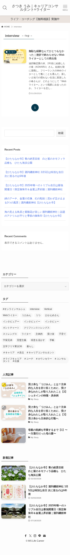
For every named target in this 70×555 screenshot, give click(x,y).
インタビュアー (11, 321)
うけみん (26, 315)
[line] (39, 536)
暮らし (30, 346)
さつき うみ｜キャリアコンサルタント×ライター (35, 7)
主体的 (39, 334)
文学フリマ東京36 (12, 346)
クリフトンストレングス (37, 327)
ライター (26, 334)
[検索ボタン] (5, 8)
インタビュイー (32, 321)
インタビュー (52, 321)
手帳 (52, 340)
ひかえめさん (52, 315)
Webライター (10, 315)
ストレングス (10, 334)
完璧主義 (21, 340)
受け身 (50, 334)
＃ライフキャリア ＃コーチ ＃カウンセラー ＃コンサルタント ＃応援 (34, 359)
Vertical (48, 309)
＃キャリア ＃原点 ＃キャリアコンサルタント (28, 352)
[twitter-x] (30, 536)
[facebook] (25, 536)
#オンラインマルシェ (14, 309)
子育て (62, 334)
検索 (61, 133)
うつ (38, 315)
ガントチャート (11, 327)
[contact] (44, 536)
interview (34, 309)
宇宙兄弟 (7, 340)
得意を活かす (38, 340)
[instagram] (35, 536)
